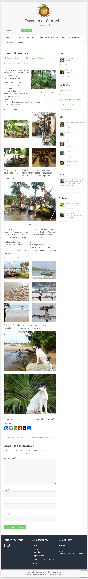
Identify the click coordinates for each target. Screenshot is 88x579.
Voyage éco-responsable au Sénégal (70, 100)
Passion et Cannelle (44, 20)
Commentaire (10, 458)
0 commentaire (24, 63)
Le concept (22, 38)
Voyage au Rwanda (65, 90)
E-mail (7, 502)
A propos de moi (40, 556)
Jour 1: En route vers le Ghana (17, 438)
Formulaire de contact (67, 545)
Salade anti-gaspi (71, 161)
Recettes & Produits (69, 38)
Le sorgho (69, 132)
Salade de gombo (71, 142)
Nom (6, 490)
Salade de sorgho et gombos (75, 123)
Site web (7, 514)
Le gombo (69, 151)
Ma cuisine (38, 552)
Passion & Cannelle (14, 58)
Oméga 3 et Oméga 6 (72, 203)
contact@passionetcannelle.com (71, 554)
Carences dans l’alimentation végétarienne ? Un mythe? (75, 215)
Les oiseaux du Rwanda (67, 95)
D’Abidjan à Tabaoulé (66, 104)
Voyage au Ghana (35, 58)
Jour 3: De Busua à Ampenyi (44, 438)
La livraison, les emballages (44, 559)
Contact (20, 43)
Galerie (54, 38)
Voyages (9, 43)
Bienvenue (10, 38)
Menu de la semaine (39, 38)
